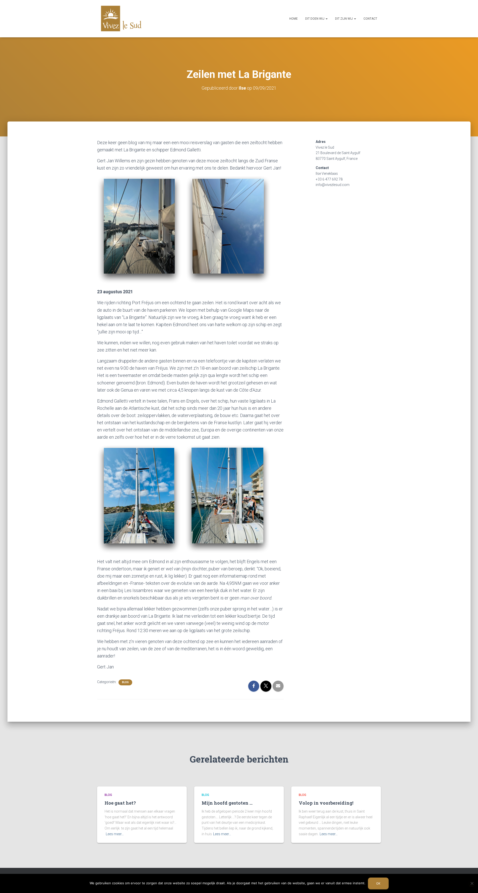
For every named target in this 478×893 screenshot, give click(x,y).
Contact (370, 18)
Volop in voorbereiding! (326, 803)
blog (125, 682)
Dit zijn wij (344, 18)
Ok (378, 883)
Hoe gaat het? (120, 803)
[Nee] (471, 883)
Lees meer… (115, 834)
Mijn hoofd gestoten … (227, 803)
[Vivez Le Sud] (121, 18)
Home (293, 18)
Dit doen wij (315, 18)
